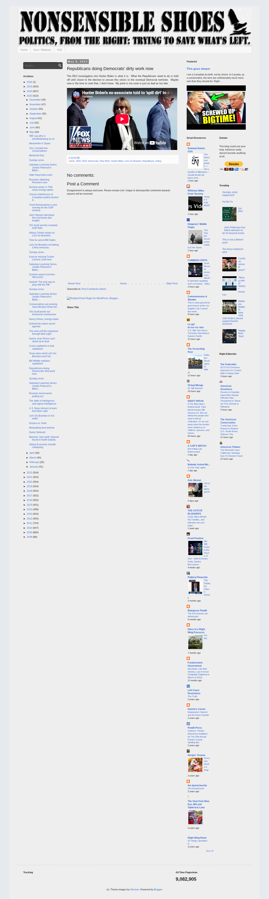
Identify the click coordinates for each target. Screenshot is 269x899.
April (32, 453)
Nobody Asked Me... (199, 464)
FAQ (59, 49)
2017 (30, 495)
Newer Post (74, 283)
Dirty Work (105, 161)
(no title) (240, 210)
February (35, 462)
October (34, 109)
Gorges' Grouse (196, 755)
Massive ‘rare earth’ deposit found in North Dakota (44, 438)
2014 (30, 509)
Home (23, 49)
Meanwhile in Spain (39, 143)
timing (158, 161)
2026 (30, 82)
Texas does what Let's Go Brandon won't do (42, 355)
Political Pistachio (198, 577)
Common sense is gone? (241, 264)
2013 (30, 514)
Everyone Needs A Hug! (207, 764)
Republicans (148, 161)
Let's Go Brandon (133, 161)
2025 (30, 86)
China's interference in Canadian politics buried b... (43, 197)
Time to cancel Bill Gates (42, 240)
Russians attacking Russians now (39, 181)
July (32, 122)
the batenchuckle (197, 785)
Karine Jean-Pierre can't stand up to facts (42, 340)
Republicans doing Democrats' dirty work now (42, 371)
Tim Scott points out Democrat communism (42, 313)
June (32, 127)
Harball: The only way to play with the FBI (42, 283)
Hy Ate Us (227, 201)
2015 (30, 505)
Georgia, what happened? (229, 193)
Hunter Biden (117, 161)
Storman (134, 889)
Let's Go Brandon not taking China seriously (44, 246)
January (34, 466)
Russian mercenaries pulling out (40, 394)
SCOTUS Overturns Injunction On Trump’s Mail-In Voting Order (230, 370)
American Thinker (230, 447)
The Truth (192, 696)
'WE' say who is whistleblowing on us (42, 137)
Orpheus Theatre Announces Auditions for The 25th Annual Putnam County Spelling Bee (198, 737)
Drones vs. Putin (38, 423)
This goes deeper (198, 68)
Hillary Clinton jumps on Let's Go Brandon (42, 234)
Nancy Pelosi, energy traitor (44, 319)
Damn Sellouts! (37, 432)
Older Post (171, 283)
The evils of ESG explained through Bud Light (43, 332)
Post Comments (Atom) (94, 289)
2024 (84, 161)
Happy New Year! (241, 333)
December (35, 99)
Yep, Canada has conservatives (38, 149)
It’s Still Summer (195, 388)
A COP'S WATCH (197, 445)
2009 (30, 532)
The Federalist (228, 364)
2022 (30, 472)
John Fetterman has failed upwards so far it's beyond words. (234, 230)
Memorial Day (36, 155)
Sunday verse (36, 160)
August (34, 118)
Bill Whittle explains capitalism (39, 362)
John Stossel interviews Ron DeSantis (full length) (41, 218)
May (32, 132)
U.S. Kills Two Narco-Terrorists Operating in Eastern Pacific (198, 333)
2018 (30, 491)
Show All (209, 851)
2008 (30, 537)
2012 (30, 518)
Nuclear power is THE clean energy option (41, 188)
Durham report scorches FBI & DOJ (42, 276)
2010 (30, 528)
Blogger (158, 889)
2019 (30, 486)
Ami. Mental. (194, 480)
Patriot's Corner (197, 709)
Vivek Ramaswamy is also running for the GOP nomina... (43, 207)
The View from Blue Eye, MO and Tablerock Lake (198, 804)
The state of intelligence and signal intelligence (42, 402)
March (33, 457)
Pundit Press (195, 727)
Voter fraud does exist (40, 175)
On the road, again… (198, 467)
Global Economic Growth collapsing (42, 446)
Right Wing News (197, 837)
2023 (78, 161)
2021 (30, 477)
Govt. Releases (42, 49)
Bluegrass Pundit (197, 610)
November (35, 104)
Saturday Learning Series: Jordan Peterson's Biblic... (43, 167)
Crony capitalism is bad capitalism (41, 347)
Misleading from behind (41, 427)
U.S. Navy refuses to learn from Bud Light (43, 409)
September (36, 113)
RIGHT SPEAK (196, 401)
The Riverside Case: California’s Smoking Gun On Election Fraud (231, 453)
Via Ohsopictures (196, 788)
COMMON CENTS (197, 260)
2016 (30, 500)
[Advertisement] (232, 527)
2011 (30, 523)
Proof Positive (195, 538)
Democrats (93, 161)
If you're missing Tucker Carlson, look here (41, 258)
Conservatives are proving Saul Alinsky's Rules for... (43, 305)
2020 (30, 481)
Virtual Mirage (195, 385)
